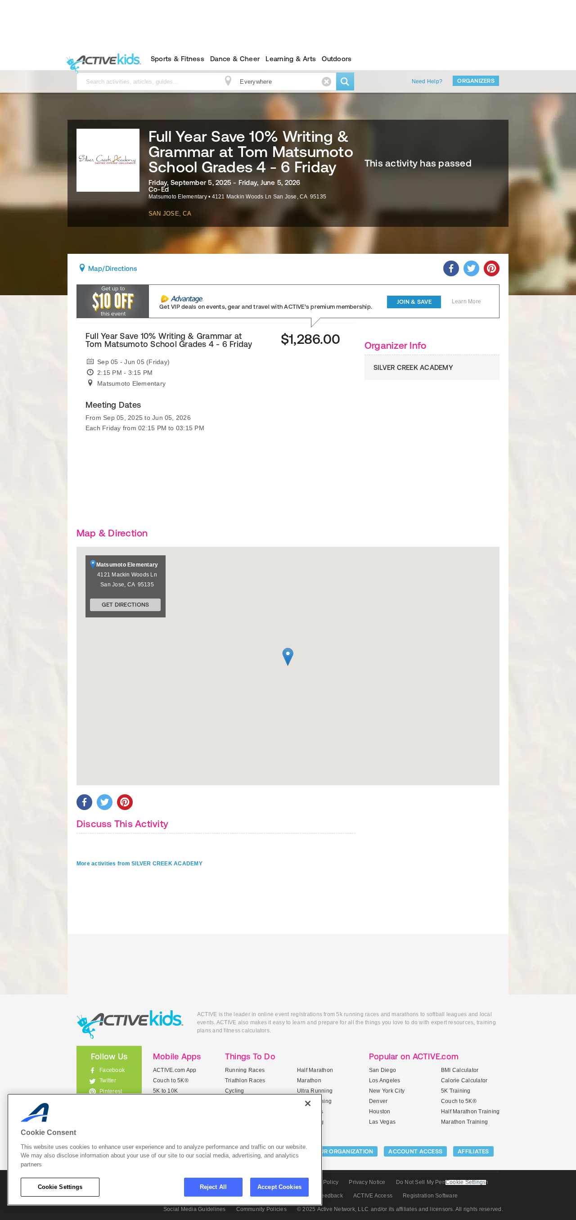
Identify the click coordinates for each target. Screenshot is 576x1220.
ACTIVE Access (372, 1196)
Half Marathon (315, 1070)
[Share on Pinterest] (492, 268)
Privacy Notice (367, 1182)
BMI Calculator (459, 1070)
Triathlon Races (245, 1080)
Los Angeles (384, 1080)
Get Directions (125, 604)
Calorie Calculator (464, 1080)
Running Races (245, 1070)
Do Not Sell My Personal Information (442, 1182)
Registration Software (430, 1196)
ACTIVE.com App (174, 1070)
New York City (387, 1091)
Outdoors (336, 59)
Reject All (213, 1187)
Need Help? (427, 81)
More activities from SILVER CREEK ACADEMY (139, 863)
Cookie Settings (60, 1187)
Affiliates (473, 1151)
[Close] (308, 1103)
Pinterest (110, 1091)
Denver (378, 1101)
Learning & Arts (291, 59)
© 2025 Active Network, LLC (333, 1209)
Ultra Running (315, 1091)
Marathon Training (464, 1122)
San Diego (382, 1070)
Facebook (112, 1070)
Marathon (309, 1080)
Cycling (234, 1091)
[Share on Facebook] (451, 268)
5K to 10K (165, 1091)
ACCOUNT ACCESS (415, 1151)
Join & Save (414, 301)
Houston (380, 1111)
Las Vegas (382, 1122)
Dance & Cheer (235, 59)
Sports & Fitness (177, 59)
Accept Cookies (279, 1187)
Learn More (466, 301)
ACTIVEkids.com (101, 59)
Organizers (476, 80)
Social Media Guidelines (194, 1209)
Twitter (107, 1080)
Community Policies (261, 1209)
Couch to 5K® (171, 1080)
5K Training (456, 1091)
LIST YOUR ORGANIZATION (336, 1151)
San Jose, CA (169, 213)
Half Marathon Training (470, 1111)
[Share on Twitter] (471, 268)
